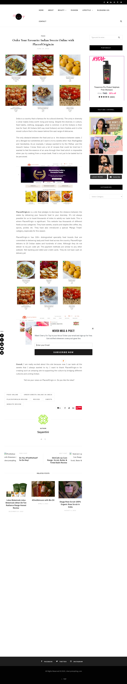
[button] (63, 331)
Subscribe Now (63, 352)
